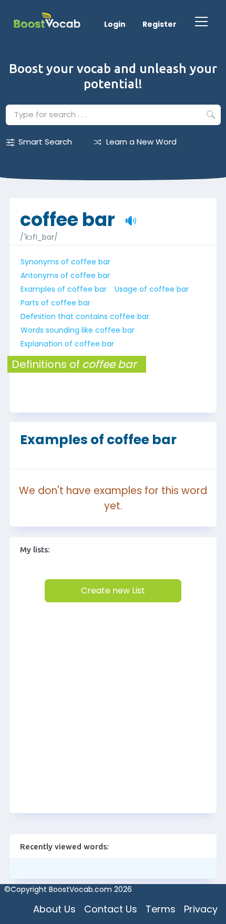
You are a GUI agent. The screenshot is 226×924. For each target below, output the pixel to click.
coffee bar (67, 214)
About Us (54, 909)
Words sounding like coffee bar (77, 330)
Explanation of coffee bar (67, 343)
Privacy (201, 909)
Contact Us (110, 909)
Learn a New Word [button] (141, 141)
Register (159, 24)
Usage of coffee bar (152, 289)
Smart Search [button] (45, 141)
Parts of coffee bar (55, 302)
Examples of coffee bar (63, 289)
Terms (161, 909)
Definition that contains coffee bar (84, 316)
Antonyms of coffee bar (65, 275)
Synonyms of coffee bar (65, 261)
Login (115, 24)
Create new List (113, 590)
